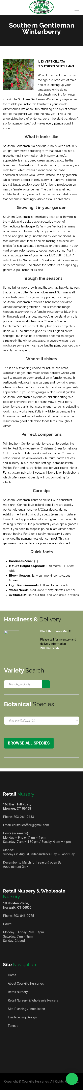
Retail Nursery (18, 992)
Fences (13, 1026)
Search (46, 684)
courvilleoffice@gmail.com (30, 825)
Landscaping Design (22, 1017)
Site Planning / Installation (26, 1009)
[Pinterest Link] (48, 1047)
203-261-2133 (23, 817)
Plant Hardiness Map (54, 631)
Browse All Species (29, 743)
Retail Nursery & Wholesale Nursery (33, 1000)
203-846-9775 (23, 916)
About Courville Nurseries (26, 983)
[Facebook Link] (36, 1047)
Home (12, 975)
